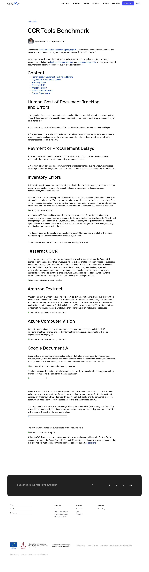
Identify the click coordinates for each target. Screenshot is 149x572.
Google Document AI (41, 93)
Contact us (116, 3)
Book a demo (128, 3)
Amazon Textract (39, 88)
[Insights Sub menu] (98, 3)
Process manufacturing (61, 514)
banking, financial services (61, 62)
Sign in (138, 3)
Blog (77, 511)
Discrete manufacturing (61, 511)
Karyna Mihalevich (41, 41)
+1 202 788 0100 (25, 554)
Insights (95, 3)
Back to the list (32, 21)
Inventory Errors (39, 82)
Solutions (64, 3)
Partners (86, 3)
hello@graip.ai (44, 554)
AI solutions (90, 443)
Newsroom (79, 514)
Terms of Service (92, 545)
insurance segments (87, 62)
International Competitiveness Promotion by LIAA (116, 545)
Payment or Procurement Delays (46, 79)
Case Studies (80, 509)
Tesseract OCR (38, 85)
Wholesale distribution (61, 517)
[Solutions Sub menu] (68, 3)
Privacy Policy (81, 545)
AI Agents (76, 3)
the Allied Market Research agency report (57, 50)
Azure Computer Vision (42, 90)
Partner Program (102, 509)
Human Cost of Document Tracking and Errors (52, 77)
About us (106, 3)
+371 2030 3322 (34, 554)
